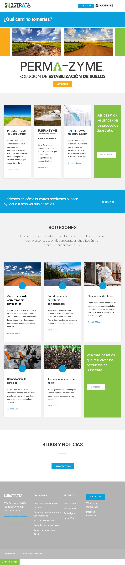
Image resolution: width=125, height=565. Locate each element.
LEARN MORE (62, 84)
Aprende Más (12, 333)
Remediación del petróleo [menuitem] (46, 525)
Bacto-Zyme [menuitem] (70, 508)
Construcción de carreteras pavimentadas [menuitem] (47, 514)
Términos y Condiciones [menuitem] (92, 505)
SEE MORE (95, 387)
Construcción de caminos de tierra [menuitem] (46, 505)
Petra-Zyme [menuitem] (69, 513)
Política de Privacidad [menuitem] (91, 514)
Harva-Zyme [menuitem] (70, 518)
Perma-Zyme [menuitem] (70, 503)
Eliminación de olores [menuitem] (44, 520)
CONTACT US (108, 202)
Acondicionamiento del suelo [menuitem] (45, 532)
